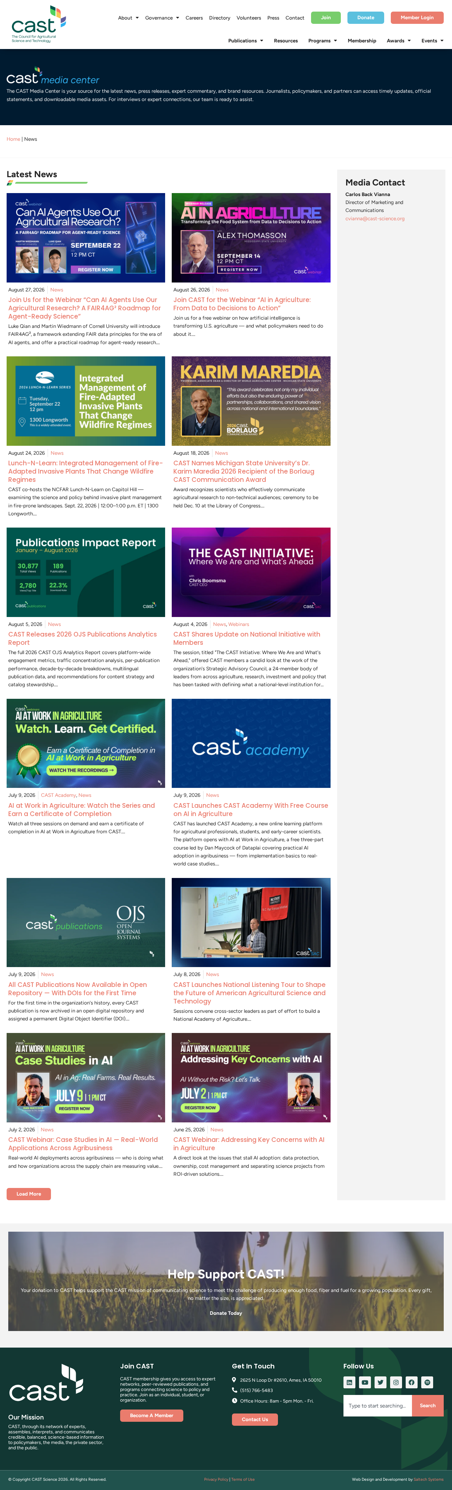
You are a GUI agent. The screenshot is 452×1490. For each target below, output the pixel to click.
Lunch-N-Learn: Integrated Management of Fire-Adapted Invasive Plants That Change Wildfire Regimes (85, 471)
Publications (242, 41)
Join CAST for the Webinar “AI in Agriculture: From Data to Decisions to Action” (242, 304)
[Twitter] (380, 1382)
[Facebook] (412, 1382)
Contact (295, 18)
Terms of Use (243, 1479)
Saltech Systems (429, 1479)
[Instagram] (396, 1382)
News (56, 290)
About (125, 18)
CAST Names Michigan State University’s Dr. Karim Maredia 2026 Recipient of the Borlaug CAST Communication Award (243, 471)
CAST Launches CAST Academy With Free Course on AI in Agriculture (250, 809)
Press (273, 18)
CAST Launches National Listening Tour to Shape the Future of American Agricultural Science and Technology (249, 993)
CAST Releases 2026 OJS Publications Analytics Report (82, 638)
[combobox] (377, 1405)
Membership (362, 41)
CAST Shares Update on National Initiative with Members (246, 638)
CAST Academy (58, 795)
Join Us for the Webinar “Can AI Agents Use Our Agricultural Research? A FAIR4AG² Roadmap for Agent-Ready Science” (84, 308)
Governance (159, 18)
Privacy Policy (216, 1479)
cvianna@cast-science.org (375, 219)
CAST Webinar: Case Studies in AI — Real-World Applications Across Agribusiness (83, 1144)
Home (13, 139)
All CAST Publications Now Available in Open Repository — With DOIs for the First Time (77, 989)
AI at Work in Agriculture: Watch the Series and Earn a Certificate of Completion (81, 809)
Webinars (238, 624)
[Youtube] (365, 1382)
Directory (219, 18)
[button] (29, 1194)
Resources (286, 41)
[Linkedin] (349, 1382)
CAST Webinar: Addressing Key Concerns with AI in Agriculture (249, 1144)
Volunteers (249, 18)
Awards (395, 41)
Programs (319, 41)
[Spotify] (427, 1382)
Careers (194, 18)
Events (429, 41)
